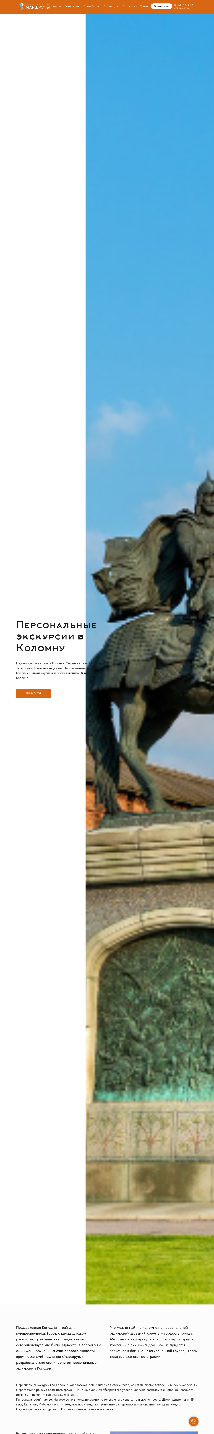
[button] (161, 6)
